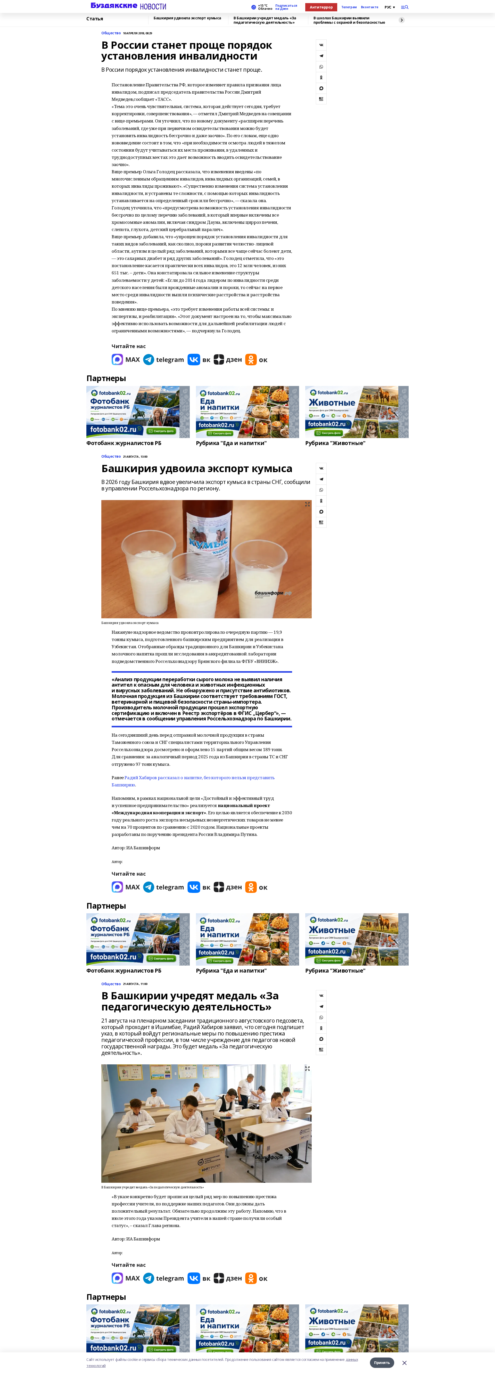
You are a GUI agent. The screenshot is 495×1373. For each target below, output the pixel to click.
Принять (382, 1362)
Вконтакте (369, 7)
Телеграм (349, 7)
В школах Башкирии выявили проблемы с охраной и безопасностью (349, 20)
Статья (94, 19)
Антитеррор (321, 7)
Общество (111, 33)
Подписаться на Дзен (286, 7)
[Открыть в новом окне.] (126, 359)
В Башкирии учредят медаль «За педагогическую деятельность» (265, 20)
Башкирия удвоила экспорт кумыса (187, 18)
